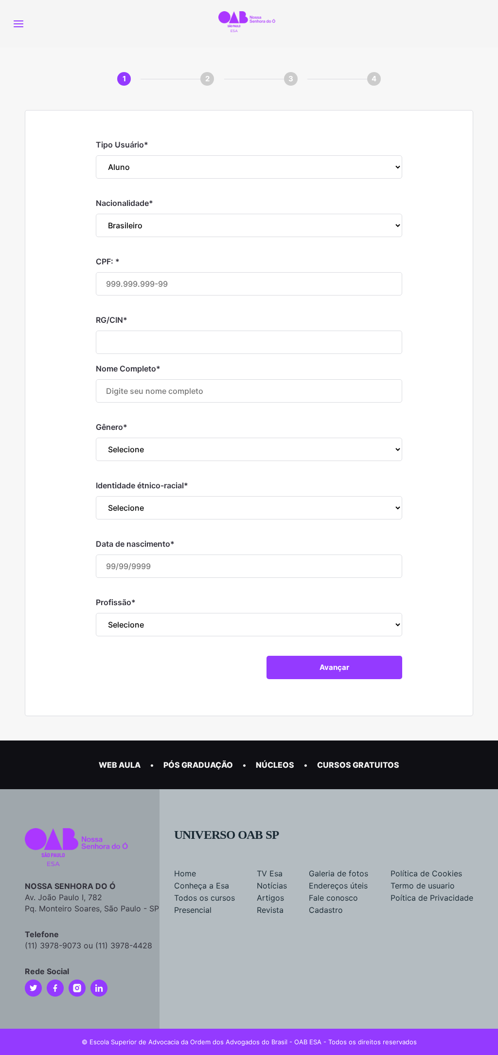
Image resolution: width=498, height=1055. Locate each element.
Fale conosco (333, 898)
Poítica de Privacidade (432, 898)
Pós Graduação (198, 765)
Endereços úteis (338, 885)
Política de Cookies (426, 873)
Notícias (272, 885)
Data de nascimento (135, 544)
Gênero (111, 427)
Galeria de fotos (338, 873)
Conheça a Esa (201, 885)
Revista (270, 910)
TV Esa (270, 873)
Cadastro (326, 910)
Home (185, 873)
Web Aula (120, 765)
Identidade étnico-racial (142, 485)
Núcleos (275, 765)
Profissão (116, 602)
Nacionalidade (124, 203)
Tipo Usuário (122, 144)
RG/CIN (111, 320)
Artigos (270, 898)
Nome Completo (128, 368)
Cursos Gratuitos (358, 765)
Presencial (193, 910)
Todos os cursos (204, 898)
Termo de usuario (423, 885)
